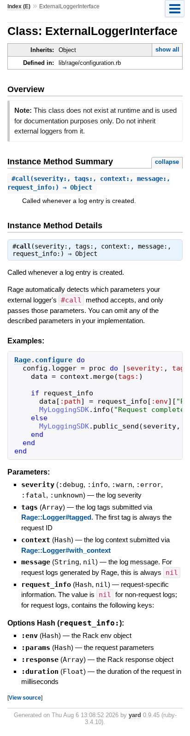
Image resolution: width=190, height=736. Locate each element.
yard (135, 715)
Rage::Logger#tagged (56, 517)
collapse (167, 161)
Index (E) (18, 6)
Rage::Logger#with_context (66, 550)
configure (53, 360)
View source (25, 698)
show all (167, 49)
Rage (22, 360)
